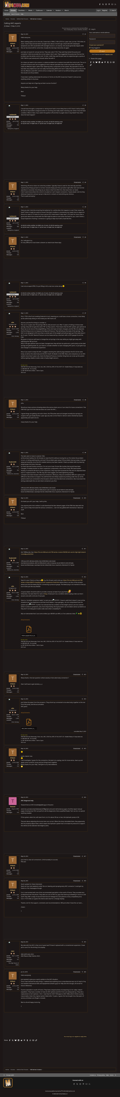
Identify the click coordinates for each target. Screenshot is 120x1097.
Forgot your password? (96, 45)
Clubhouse (39, 10)
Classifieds (21, 10)
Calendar (49, 10)
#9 (85, 452)
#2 (85, 105)
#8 (85, 400)
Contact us (93, 1075)
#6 (85, 282)
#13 (85, 674)
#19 (85, 942)
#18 (85, 881)
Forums (13, 10)
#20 (85, 972)
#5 (85, 237)
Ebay (45, 594)
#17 (85, 856)
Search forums (15, 14)
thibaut (8, 26)
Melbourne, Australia (13, 474)
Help (22, 14)
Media (30, 10)
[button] (26, 10)
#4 (85, 207)
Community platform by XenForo (60, 1091)
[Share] (83, 34)
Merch (67, 10)
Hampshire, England (13, 128)
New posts (7, 14)
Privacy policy (101, 1075)
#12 (85, 577)
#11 (85, 548)
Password (92, 39)
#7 (85, 313)
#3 (85, 182)
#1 (85, 34)
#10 (85, 498)
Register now (109, 54)
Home (6, 10)
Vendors (58, 10)
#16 (85, 797)
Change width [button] (10, 1075)
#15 (85, 748)
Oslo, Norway (15, 336)
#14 (85, 699)
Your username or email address (99, 32)
